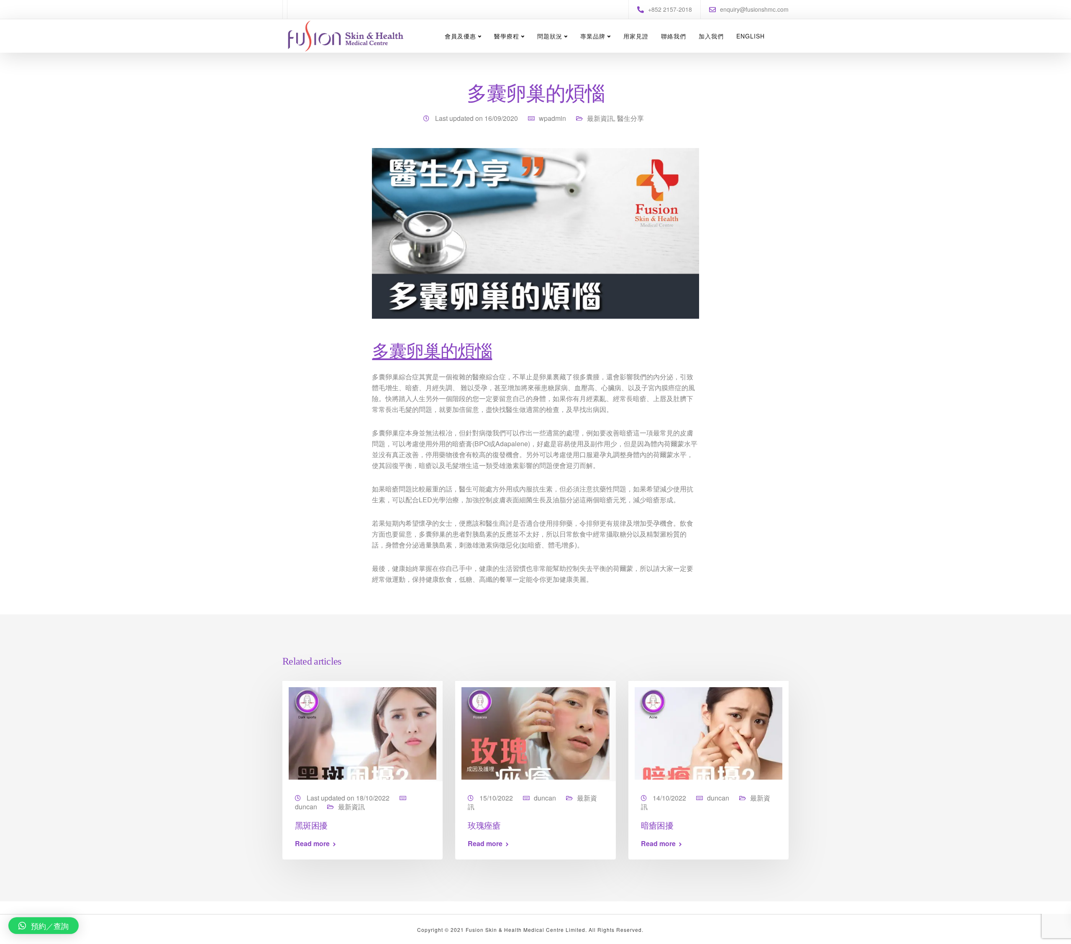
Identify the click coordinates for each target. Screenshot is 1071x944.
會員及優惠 (460, 36)
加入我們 (711, 36)
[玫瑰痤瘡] (535, 732)
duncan (306, 806)
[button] (43, 925)
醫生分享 (630, 118)
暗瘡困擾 (657, 825)
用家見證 (635, 36)
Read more (312, 843)
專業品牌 (592, 36)
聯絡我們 (673, 36)
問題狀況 (549, 36)
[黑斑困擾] (362, 732)
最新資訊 (600, 118)
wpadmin (552, 118)
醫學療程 (506, 36)
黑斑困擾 (311, 825)
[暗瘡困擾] (708, 732)
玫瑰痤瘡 (484, 825)
